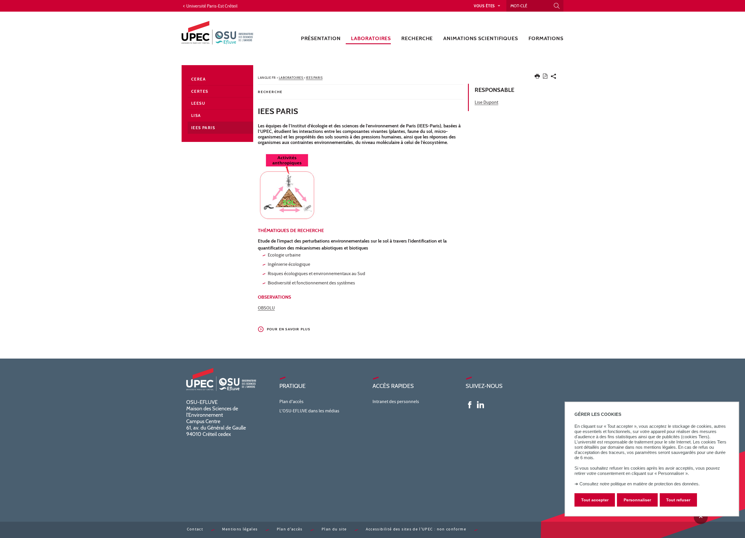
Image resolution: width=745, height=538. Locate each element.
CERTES (199, 91)
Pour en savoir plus (289, 329)
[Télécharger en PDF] (545, 77)
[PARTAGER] (553, 77)
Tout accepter (595, 500)
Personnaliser (637, 500)
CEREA (198, 79)
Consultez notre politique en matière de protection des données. (639, 483)
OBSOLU (266, 308)
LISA (196, 115)
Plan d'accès (291, 402)
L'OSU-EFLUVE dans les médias (309, 411)
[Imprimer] (537, 77)
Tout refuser (678, 500)
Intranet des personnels (395, 402)
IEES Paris (203, 127)
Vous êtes (485, 5)
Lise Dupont (486, 102)
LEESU (198, 103)
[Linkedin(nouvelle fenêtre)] (480, 404)
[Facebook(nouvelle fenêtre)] (469, 404)
